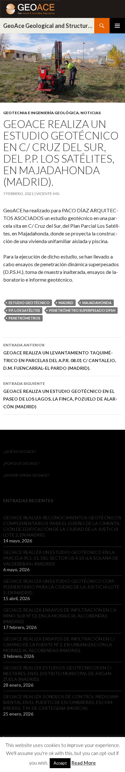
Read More (83, 763)
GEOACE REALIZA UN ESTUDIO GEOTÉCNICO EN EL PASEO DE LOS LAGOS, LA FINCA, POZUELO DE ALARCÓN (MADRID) (60, 395)
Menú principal (117, 25)
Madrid (66, 303)
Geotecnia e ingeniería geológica (41, 112)
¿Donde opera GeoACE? (26, 475)
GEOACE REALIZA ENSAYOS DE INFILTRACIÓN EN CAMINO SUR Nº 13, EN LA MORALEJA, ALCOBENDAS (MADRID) (60, 615)
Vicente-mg (48, 193)
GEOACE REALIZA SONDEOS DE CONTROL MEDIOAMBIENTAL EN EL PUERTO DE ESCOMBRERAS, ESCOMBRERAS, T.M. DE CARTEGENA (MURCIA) (61, 702)
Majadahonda (97, 303)
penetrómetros (24, 318)
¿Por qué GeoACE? (21, 463)
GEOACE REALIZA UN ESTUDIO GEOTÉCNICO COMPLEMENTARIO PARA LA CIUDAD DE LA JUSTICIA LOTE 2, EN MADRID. (61, 586)
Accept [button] (60, 763)
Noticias (90, 112)
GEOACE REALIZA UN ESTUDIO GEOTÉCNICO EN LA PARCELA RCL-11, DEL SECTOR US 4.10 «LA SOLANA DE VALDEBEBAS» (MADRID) (60, 557)
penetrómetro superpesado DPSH (82, 310)
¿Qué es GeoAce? (19, 451)
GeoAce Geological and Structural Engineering (48, 25)
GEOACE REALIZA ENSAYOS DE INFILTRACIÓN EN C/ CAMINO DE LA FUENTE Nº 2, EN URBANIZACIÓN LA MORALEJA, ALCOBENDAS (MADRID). (59, 644)
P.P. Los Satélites (24, 310)
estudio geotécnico (29, 303)
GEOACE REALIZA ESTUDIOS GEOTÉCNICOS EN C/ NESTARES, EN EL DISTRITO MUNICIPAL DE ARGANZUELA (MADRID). (58, 673)
